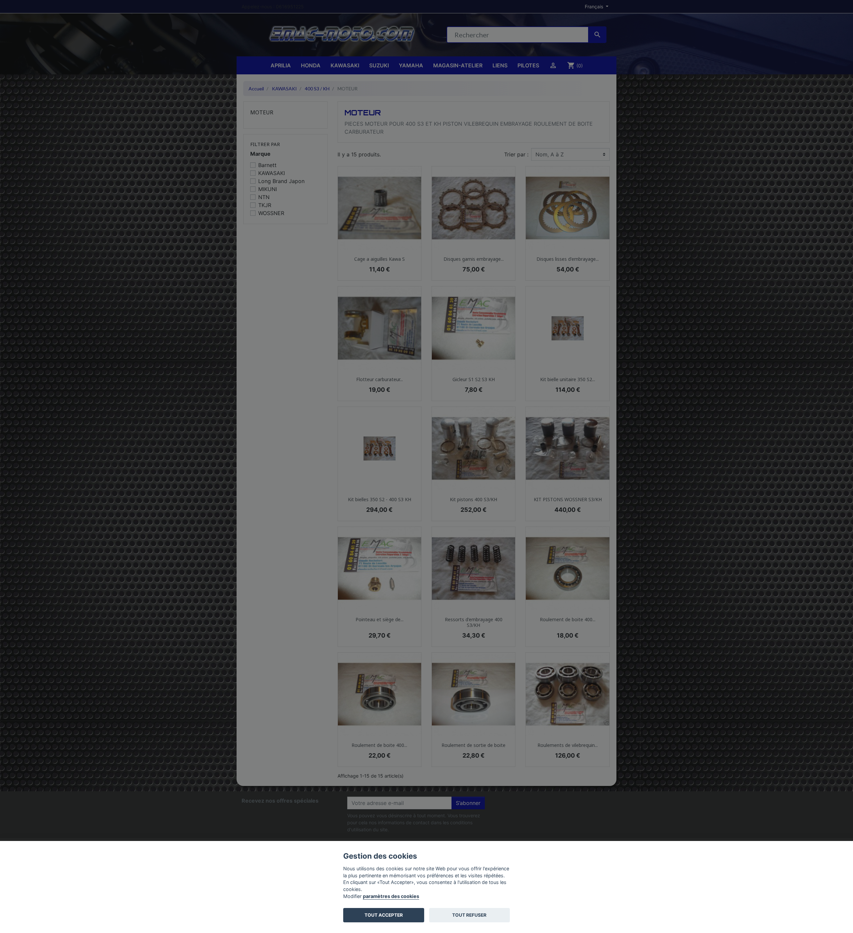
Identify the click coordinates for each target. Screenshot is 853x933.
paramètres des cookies (391, 896)
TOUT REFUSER (469, 915)
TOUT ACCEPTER (384, 915)
